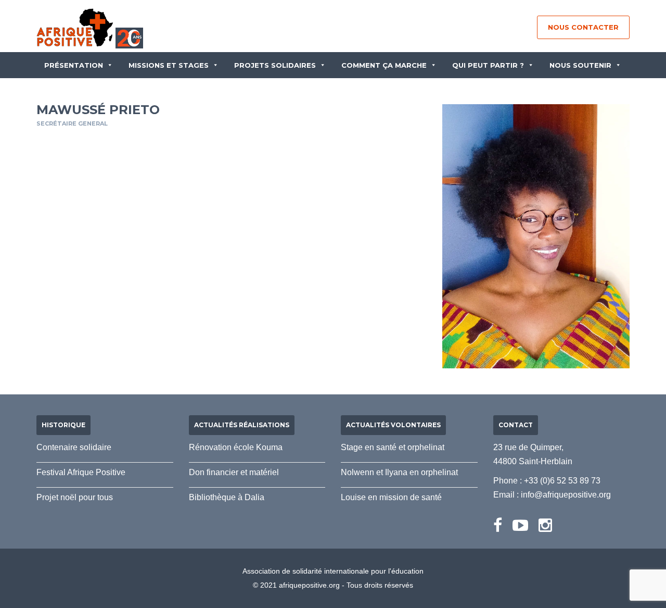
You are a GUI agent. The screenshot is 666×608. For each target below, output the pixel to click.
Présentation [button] (73, 65)
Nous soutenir (580, 65)
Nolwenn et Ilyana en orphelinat (399, 472)
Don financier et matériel (234, 472)
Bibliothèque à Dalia (226, 497)
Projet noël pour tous (74, 497)
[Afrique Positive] (74, 26)
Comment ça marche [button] (384, 65)
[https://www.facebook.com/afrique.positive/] (497, 525)
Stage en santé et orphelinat (392, 447)
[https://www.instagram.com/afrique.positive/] (545, 525)
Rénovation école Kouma (236, 447)
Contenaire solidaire (73, 447)
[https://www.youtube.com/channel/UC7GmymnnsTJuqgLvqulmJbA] (520, 525)
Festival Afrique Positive (80, 472)
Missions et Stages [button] (169, 65)
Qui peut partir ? (488, 65)
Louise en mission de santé (391, 497)
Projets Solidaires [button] (275, 65)
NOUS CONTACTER (583, 27)
